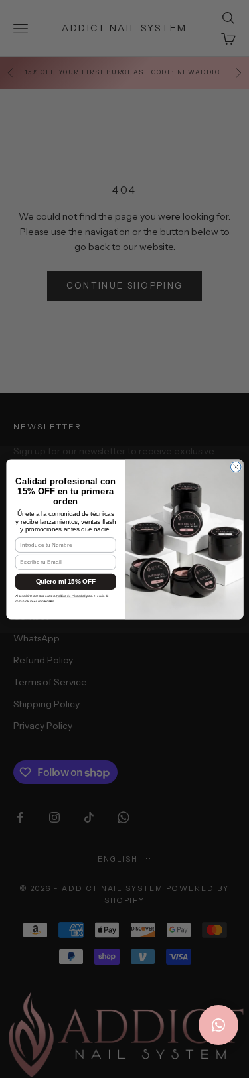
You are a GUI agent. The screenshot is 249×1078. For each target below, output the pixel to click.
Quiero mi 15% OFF (65, 581)
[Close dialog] (235, 467)
